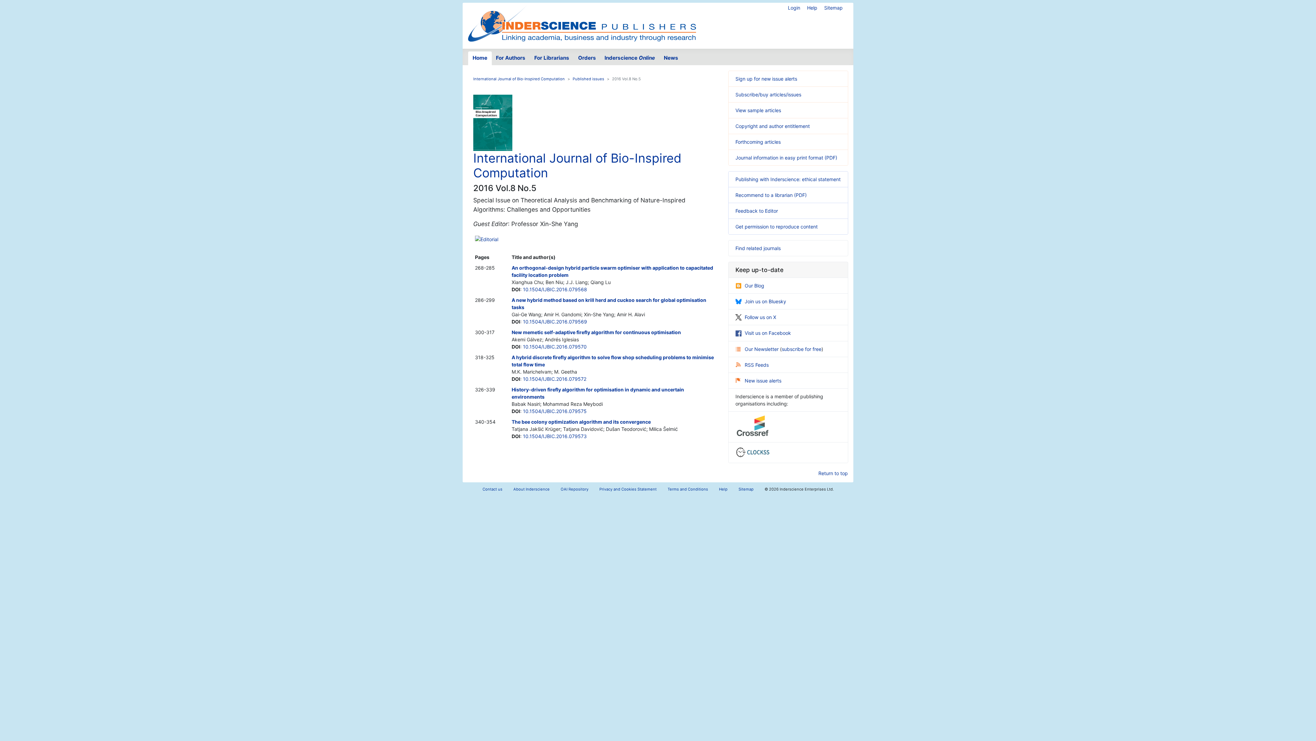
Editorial (489, 239)
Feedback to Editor (756, 211)
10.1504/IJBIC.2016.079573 (555, 436)
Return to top (833, 473)
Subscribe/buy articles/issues (768, 94)
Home (480, 58)
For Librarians (551, 58)
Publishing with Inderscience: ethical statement (788, 179)
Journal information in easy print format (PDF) (786, 158)
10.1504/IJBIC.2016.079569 (555, 322)
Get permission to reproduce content (776, 227)
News (671, 58)
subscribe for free (801, 349)
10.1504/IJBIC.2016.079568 (555, 289)
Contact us (492, 489)
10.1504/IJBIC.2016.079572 (554, 379)
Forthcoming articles (758, 142)
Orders (587, 58)
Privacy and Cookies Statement (628, 489)
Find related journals (758, 248)
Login (794, 8)
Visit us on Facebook (768, 333)
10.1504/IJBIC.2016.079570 (555, 347)
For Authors (510, 58)
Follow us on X (760, 317)
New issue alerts (763, 381)
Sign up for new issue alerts (766, 79)
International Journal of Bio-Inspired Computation (519, 79)
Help (812, 8)
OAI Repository (574, 489)
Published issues (588, 79)
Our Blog (754, 286)
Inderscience (630, 58)
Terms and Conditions (688, 489)
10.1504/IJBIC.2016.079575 (555, 411)
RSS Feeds (757, 365)
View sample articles (758, 110)
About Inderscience (531, 489)
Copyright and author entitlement (772, 126)
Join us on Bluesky (765, 301)
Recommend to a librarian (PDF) (771, 195)
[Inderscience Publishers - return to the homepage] (582, 23)
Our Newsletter (762, 349)
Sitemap (833, 8)
